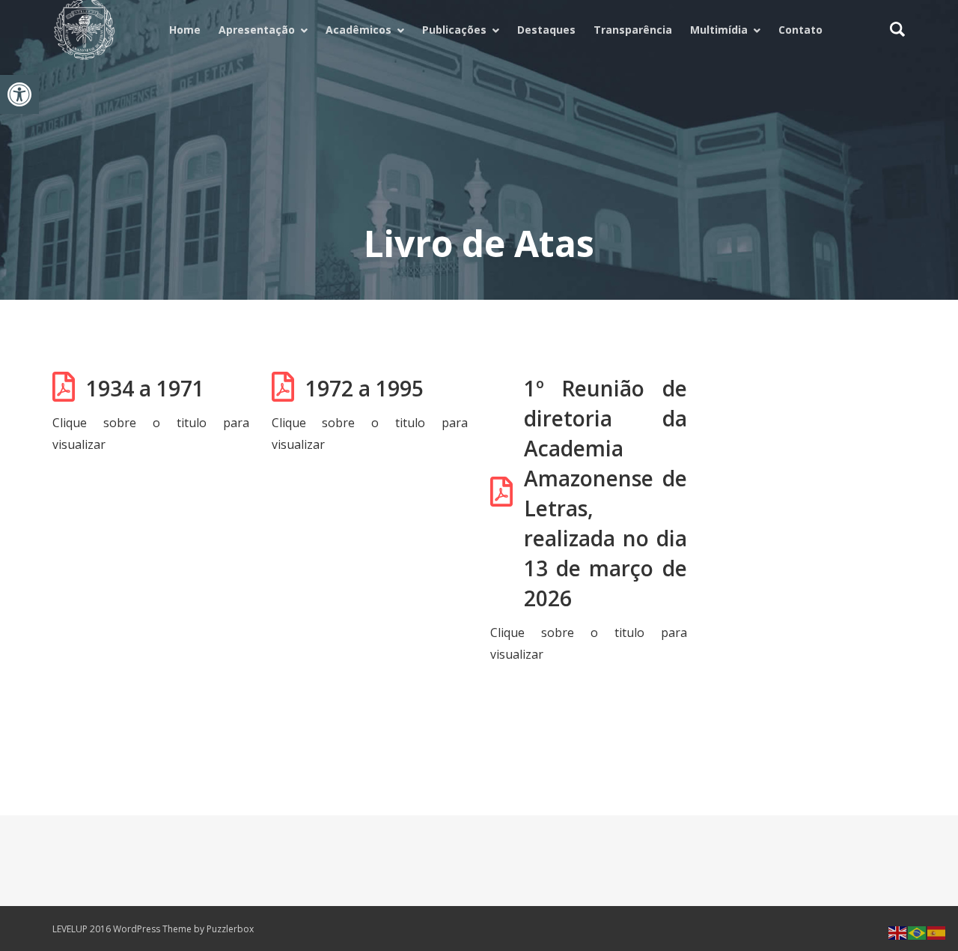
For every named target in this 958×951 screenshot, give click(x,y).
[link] (19, 94)
